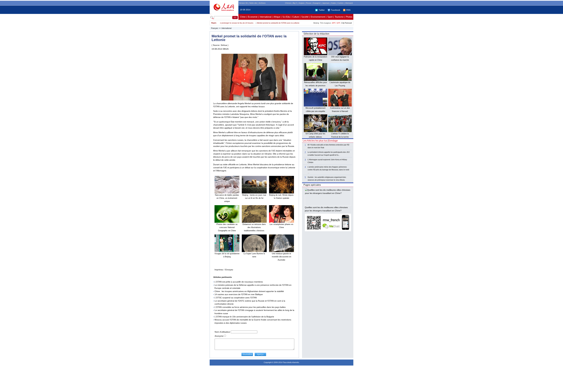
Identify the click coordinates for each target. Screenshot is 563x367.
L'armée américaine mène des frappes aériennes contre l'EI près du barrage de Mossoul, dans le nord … (328, 170)
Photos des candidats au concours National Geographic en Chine (227, 227)
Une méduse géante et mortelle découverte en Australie (281, 256)
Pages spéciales (312, 185)
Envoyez (229, 269)
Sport (330, 17)
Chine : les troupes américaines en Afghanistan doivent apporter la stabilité (249, 291)
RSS (348, 10)
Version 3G (243, 3)
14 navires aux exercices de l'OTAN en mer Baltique (238, 294)
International (265, 17)
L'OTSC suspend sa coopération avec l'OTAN (235, 297)
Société (304, 17)
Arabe (333, 3)
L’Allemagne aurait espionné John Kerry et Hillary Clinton (327, 161)
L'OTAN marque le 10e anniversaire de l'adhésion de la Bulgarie (244, 316)
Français (214, 28)
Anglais (302, 3)
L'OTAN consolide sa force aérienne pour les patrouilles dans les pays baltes (250, 307)
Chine (243, 17)
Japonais (325, 3)
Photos (349, 17)
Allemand (349, 3)
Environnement (318, 17)
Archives (262, 3)
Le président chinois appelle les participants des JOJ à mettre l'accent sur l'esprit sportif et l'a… (329, 153)
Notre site (253, 3)
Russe (308, 3)
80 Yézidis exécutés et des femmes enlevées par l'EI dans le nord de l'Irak (328, 146)
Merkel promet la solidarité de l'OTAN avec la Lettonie (270, 23)
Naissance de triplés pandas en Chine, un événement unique (227, 198)
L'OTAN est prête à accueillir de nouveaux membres (238, 282)
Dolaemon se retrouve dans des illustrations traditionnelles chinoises (254, 227)
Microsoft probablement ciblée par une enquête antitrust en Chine (315, 111)
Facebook (335, 10)
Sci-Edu (286, 17)
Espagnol (316, 3)
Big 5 (295, 3)
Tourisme (339, 17)
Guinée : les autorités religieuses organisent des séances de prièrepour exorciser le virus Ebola (327, 178)
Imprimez (218, 269)
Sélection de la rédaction (316, 34)
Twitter (322, 10)
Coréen (341, 3)
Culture (295, 17)
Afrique (276, 17)
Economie (252, 17)
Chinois (288, 3)
